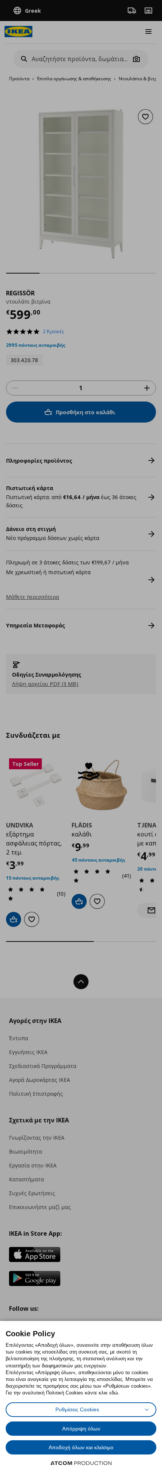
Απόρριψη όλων (81, 1429)
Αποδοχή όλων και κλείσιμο (81, 1447)
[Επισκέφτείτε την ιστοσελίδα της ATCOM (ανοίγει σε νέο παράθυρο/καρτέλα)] (81, 1463)
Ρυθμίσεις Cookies (77, 1409)
